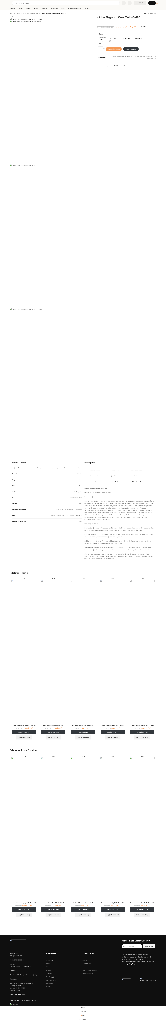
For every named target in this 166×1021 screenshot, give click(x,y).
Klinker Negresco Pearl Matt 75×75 (142, 725)
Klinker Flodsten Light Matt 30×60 (112, 903)
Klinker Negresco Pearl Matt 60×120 (112, 725)
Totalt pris (138, 38)
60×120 (79, 474)
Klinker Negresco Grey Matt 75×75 (83, 725)
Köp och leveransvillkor (90, 970)
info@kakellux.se (16, 956)
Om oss (85, 960)
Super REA (49, 960)
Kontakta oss (87, 963)
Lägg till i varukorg (114, 49)
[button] (24, 737)
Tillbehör (49, 973)
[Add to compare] (21, 741)
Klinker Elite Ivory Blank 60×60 (83, 903)
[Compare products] (124, 3)
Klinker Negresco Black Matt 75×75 (53, 725)
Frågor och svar (88, 967)
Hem (11, 13)
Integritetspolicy (88, 973)
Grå (80, 480)
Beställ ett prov (131, 49)
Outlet (48, 986)
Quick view (26, 741)
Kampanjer (49, 983)
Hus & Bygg (50, 977)
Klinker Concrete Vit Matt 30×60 (53, 903)
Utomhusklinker (51, 980)
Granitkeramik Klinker (30, 13)
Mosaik (48, 970)
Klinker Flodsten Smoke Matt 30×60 (142, 903)
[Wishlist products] (130, 3)
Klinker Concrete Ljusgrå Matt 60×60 (24, 903)
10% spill (112, 38)
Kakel (48, 963)
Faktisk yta (126, 38)
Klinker (18, 13)
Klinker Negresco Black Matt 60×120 (24, 725)
